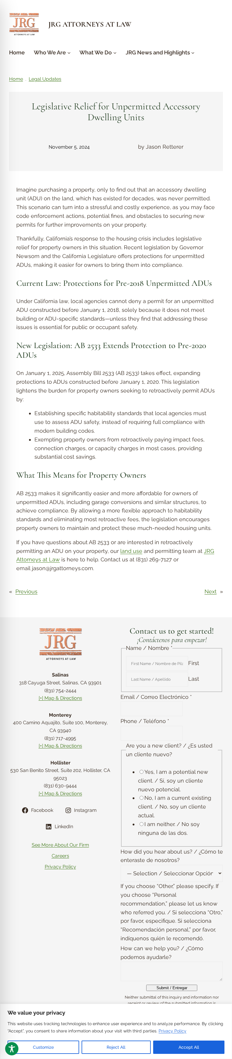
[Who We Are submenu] (69, 52)
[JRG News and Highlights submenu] (193, 52)
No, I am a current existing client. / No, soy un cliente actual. (174, 806)
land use (131, 551)
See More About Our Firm (60, 845)
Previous (26, 591)
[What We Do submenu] (115, 52)
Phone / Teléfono (145, 721)
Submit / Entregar (171, 988)
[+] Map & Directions (60, 698)
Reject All (116, 1047)
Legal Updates (45, 79)
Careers (60, 856)
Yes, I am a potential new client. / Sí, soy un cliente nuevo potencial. (173, 781)
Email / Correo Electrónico (156, 697)
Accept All (189, 1047)
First (193, 663)
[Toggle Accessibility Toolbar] (12, 1048)
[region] (116, 1031)
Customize (43, 1047)
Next (211, 591)
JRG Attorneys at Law (89, 24)
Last (193, 679)
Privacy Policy (172, 1030)
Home (16, 79)
